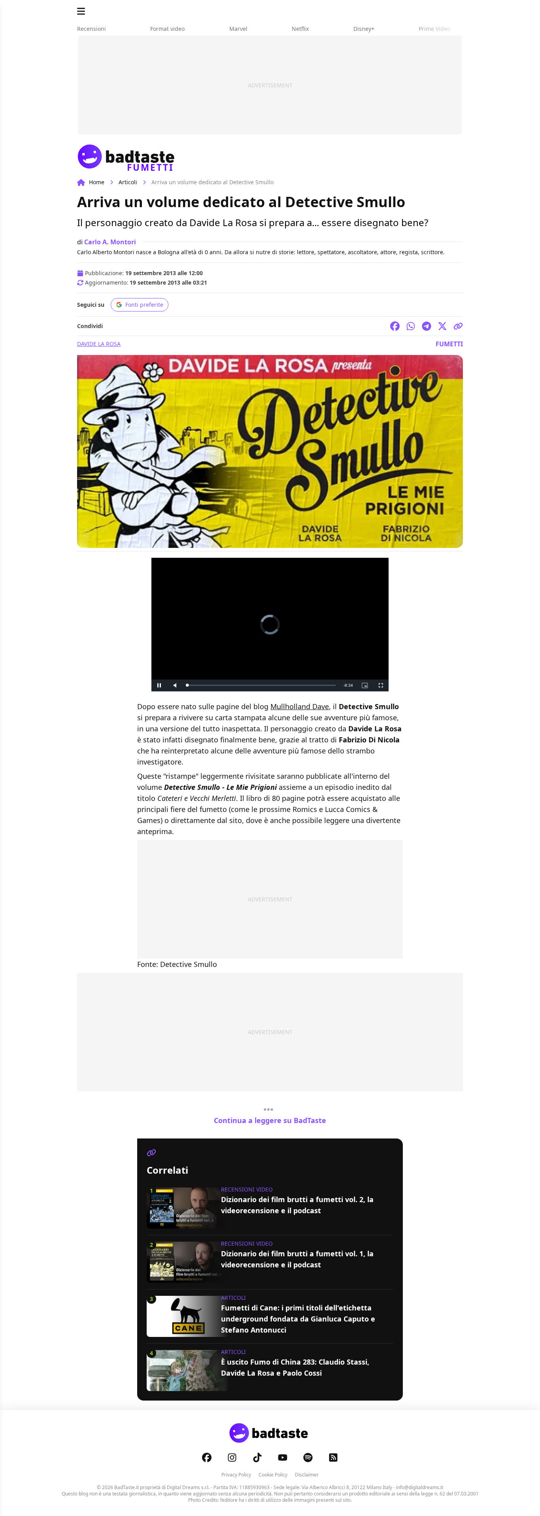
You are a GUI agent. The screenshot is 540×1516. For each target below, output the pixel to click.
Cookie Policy (273, 1474)
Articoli (128, 182)
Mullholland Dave (299, 706)
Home (96, 182)
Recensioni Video (247, 1189)
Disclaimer (307, 1474)
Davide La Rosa (99, 343)
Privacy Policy (236, 1474)
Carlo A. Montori (110, 242)
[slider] (261, 685)
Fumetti (449, 344)
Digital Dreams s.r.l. (188, 1487)
